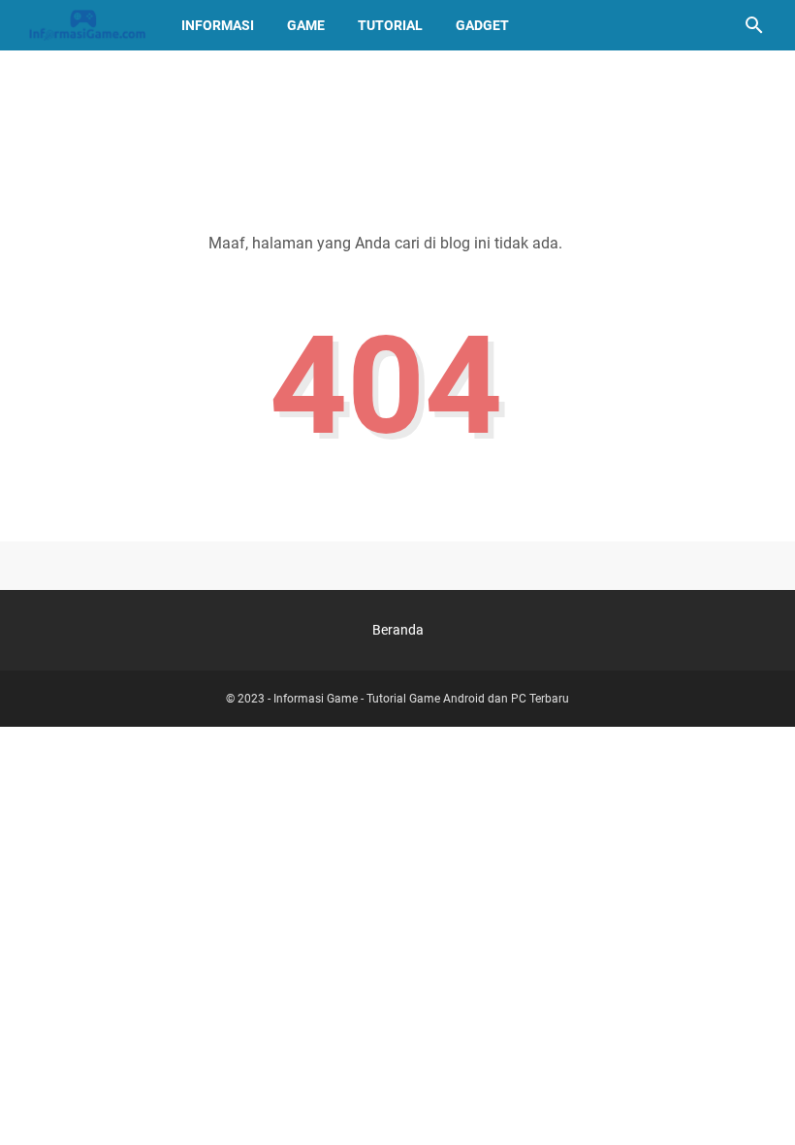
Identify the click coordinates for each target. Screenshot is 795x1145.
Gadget (482, 25)
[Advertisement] (397, 123)
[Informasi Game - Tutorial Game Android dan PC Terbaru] (87, 25)
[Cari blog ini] (754, 25)
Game (306, 25)
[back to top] (756, 1101)
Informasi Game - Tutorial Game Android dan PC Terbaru (421, 698)
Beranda (398, 630)
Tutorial (390, 25)
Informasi (217, 25)
